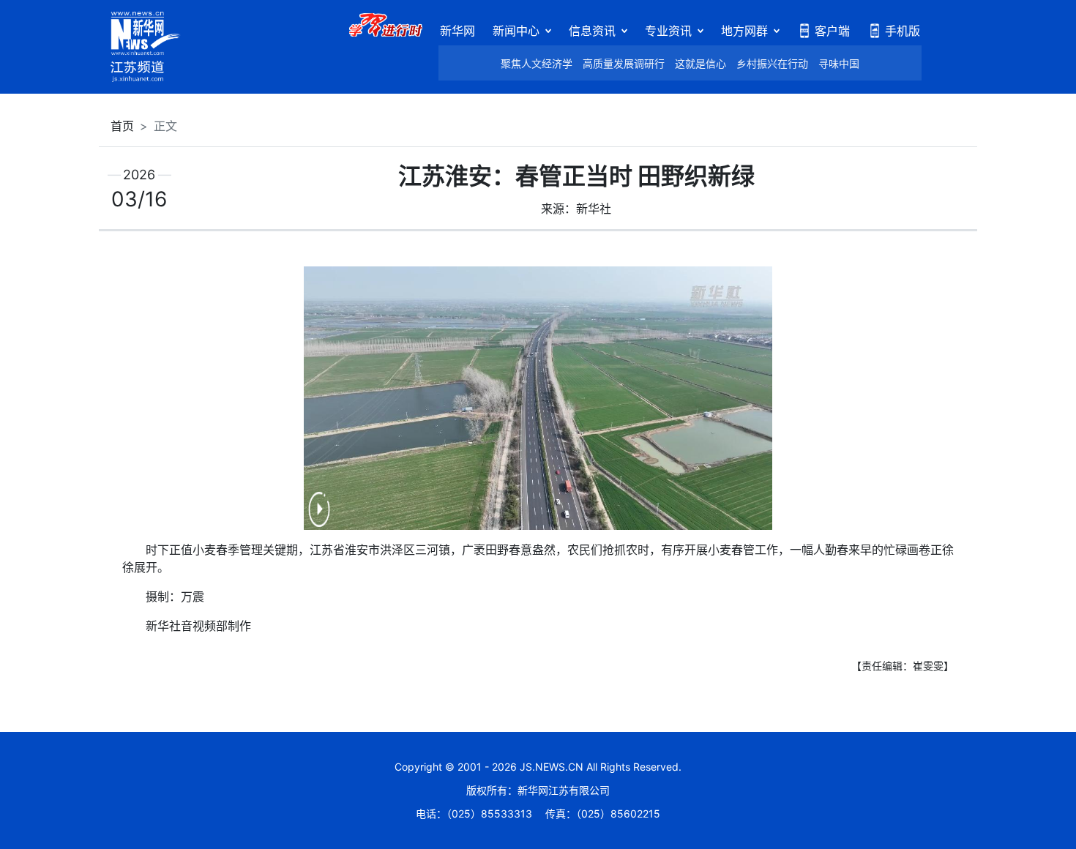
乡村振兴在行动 (772, 63)
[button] (319, 518)
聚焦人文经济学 (536, 63)
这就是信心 (700, 63)
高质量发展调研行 (624, 63)
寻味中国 (838, 63)
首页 (122, 126)
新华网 (457, 30)
